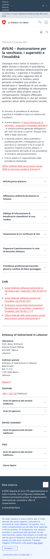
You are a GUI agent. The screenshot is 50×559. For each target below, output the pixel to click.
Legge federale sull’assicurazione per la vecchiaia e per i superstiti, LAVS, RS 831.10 (26, 289)
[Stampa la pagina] (41, 32)
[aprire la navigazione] (46, 22)
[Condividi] (46, 32)
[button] (45, 484)
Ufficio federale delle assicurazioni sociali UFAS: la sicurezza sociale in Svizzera (22, 168)
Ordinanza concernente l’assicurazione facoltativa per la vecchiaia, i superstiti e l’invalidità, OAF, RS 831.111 (24, 308)
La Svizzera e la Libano (18, 22)
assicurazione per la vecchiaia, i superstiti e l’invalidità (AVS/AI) (25, 124)
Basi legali (38, 543)
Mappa (5, 382)
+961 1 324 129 (9, 393)
